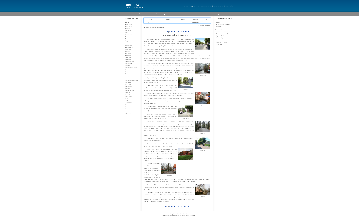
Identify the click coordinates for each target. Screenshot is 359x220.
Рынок (182, 22)
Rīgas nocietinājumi (221, 42)
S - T (184, 32)
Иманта (127, 65)
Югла (126, 111)
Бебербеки (128, 30)
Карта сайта (229, 6)
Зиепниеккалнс (129, 61)
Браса (127, 37)
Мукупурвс (128, 82)
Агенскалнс (128, 24)
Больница (195, 19)
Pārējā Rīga (219, 26)
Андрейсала (128, 26)
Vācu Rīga (219, 44)
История (151, 19)
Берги (127, 32)
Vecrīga (218, 22)
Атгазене (128, 28)
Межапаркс (128, 74)
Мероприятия (203, 14)
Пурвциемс (128, 86)
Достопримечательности (171, 14)
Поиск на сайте (218, 6)
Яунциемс (128, 113)
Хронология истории (187, 14)
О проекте (219, 14)
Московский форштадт (131, 80)
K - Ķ (173, 32)
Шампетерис (129, 109)
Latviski (186, 6)
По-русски (192, 6)
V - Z (188, 32)
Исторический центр (131, 67)
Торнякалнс (128, 102)
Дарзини (127, 51)
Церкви (167, 19)
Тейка (127, 100)
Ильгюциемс (128, 63)
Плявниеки (128, 84)
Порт (207, 19)
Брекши (127, 39)
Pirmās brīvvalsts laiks (222, 40)
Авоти (127, 22)
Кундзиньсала (129, 72)
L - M (177, 32)
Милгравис (128, 78)
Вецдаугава (128, 45)
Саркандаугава (129, 90)
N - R (181, 32)
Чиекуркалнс (129, 107)
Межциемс (128, 76)
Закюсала (128, 57)
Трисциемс (128, 105)
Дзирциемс (128, 55)
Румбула (127, 88)
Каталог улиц (195, 22)
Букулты (127, 41)
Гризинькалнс (129, 49)
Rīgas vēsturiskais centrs (223, 24)
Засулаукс (128, 59)
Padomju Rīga (220, 38)
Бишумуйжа (128, 34)
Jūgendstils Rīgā (220, 36)
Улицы (154, 27)
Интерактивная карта (204, 6)
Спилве (127, 94)
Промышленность (167, 22)
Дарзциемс (128, 53)
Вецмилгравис (129, 47)
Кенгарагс (128, 69)
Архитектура (151, 22)
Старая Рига (129, 96)
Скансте (127, 92)
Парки (206, 22)
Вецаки (127, 43)
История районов (155, 14)
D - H (170, 32)
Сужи (126, 98)
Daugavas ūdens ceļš (222, 34)
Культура (183, 19)
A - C (166, 32)
